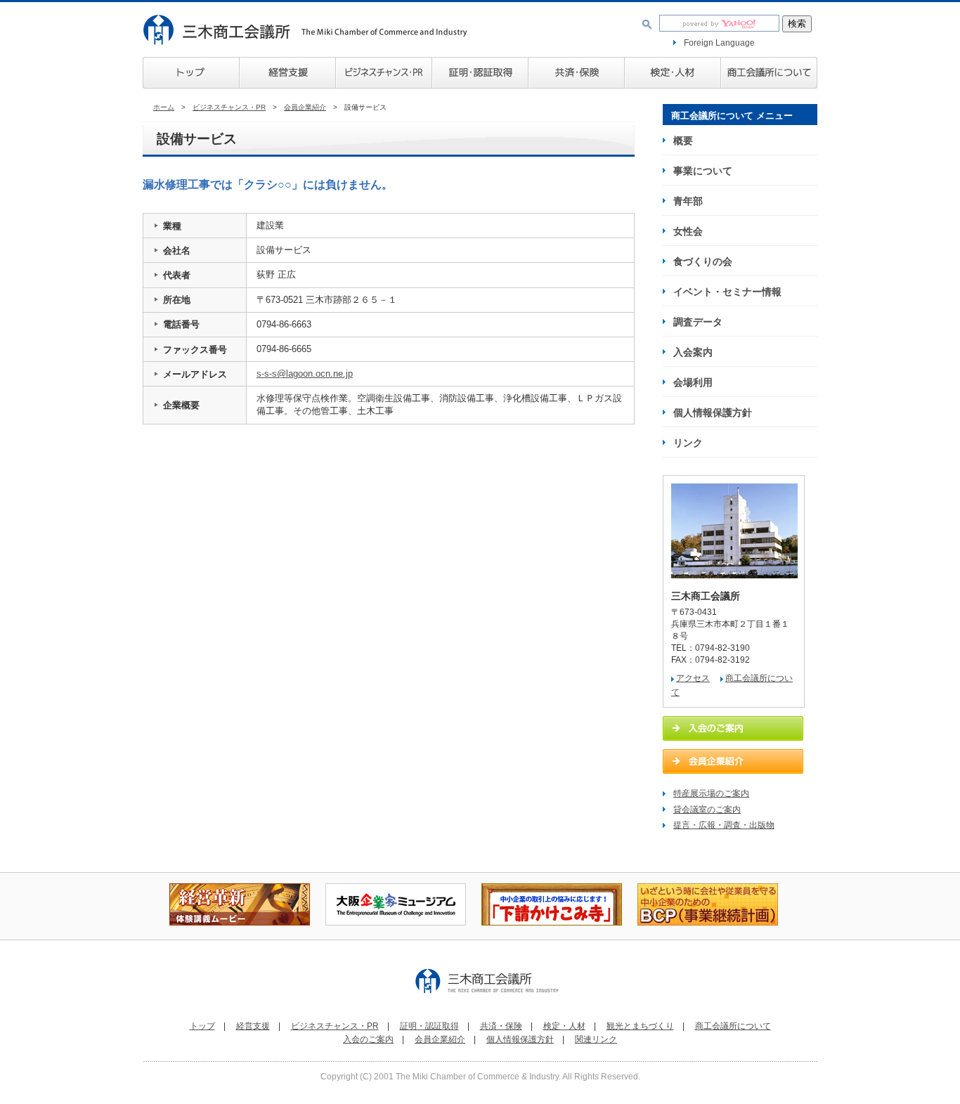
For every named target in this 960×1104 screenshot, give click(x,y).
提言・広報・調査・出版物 (723, 825)
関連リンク (596, 1039)
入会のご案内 (368, 1039)
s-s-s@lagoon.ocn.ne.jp (305, 373)
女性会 (688, 231)
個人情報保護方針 (712, 412)
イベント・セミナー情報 (727, 291)
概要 (683, 140)
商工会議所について (768, 73)
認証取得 (480, 73)
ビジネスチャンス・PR (229, 107)
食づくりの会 (702, 261)
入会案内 (693, 352)
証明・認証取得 (429, 1026)
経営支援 (287, 73)
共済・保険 (576, 73)
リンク (688, 442)
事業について (702, 170)
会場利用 (693, 382)
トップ (191, 73)
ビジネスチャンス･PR (383, 73)
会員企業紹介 (305, 107)
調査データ (697, 321)
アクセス (693, 678)
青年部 (688, 201)
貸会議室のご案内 (707, 809)
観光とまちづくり (640, 1026)
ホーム (163, 107)
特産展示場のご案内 (711, 793)
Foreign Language (719, 43)
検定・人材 (672, 73)
